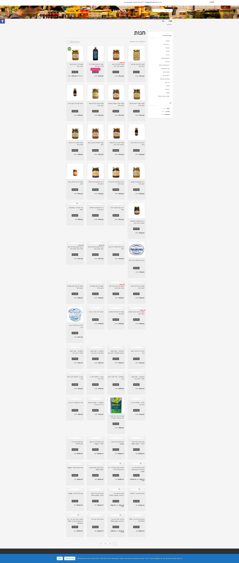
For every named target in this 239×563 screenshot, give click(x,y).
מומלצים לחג (166, 72)
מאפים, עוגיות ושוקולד (163, 96)
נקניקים (167, 62)
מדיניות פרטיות (70, 558)
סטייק (167, 111)
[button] (2, 21)
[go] (171, 10)
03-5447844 (128, 2)
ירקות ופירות (166, 75)
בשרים (167, 51)
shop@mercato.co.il (151, 2)
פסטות (167, 93)
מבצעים (167, 48)
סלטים (167, 86)
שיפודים (167, 114)
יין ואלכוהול (166, 44)
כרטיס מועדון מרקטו (164, 65)
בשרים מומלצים (165, 68)
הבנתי (60, 558)
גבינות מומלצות (165, 58)
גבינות (167, 55)
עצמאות (167, 89)
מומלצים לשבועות (164, 79)
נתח (168, 108)
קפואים (167, 41)
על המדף (167, 82)
